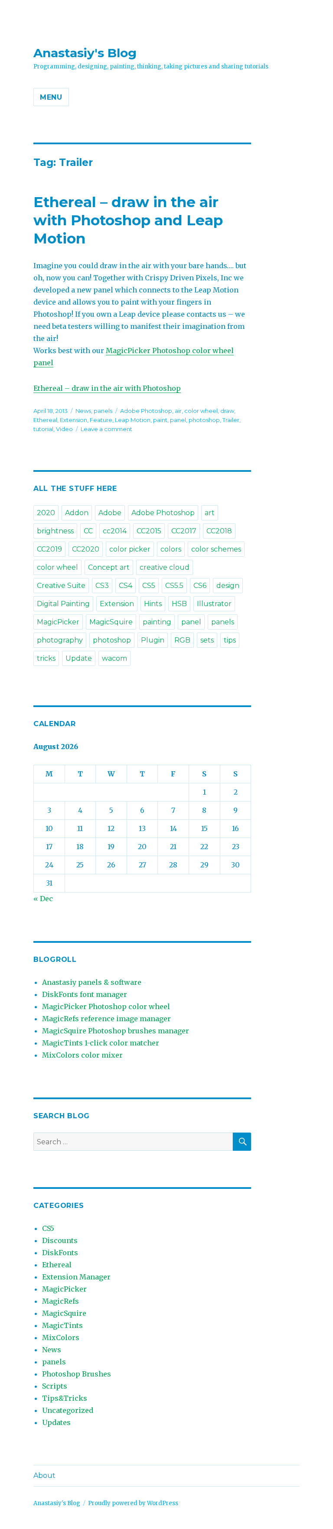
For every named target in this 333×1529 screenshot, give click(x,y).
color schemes (216, 549)
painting (157, 622)
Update (78, 658)
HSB (179, 604)
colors (170, 549)
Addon (76, 513)
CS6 (199, 585)
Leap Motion (132, 419)
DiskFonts (60, 1252)
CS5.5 (174, 585)
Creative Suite (61, 585)
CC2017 (183, 531)
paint (160, 419)
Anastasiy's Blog (85, 52)
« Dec (43, 898)
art (210, 513)
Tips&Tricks (64, 1398)
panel (178, 419)
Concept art (109, 567)
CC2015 (149, 531)
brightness (55, 531)
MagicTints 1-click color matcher (100, 1043)
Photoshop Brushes (76, 1374)
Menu (51, 97)
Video (64, 428)
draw (227, 410)
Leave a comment (106, 428)
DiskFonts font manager (84, 994)
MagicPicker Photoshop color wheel (106, 1006)
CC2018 (219, 531)
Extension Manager (76, 1277)
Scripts (54, 1386)
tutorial (43, 428)
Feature (101, 419)
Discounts (60, 1240)
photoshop (204, 419)
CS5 (148, 585)
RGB (182, 640)
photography (60, 640)
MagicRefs (60, 1301)
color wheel (201, 410)
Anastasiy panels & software (91, 982)
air (178, 410)
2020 (46, 513)
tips (230, 640)
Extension (73, 419)
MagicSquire (111, 622)
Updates (56, 1422)
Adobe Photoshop (146, 410)
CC (88, 531)
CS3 (102, 585)
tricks (46, 658)
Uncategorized (67, 1410)
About (44, 1475)
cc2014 (115, 531)
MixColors (60, 1337)
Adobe (109, 513)
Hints (153, 604)
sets (207, 640)
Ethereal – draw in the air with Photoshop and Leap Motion (128, 220)
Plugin (152, 640)
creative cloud (164, 567)
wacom (114, 658)
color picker (129, 549)
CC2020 (85, 549)
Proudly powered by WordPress (133, 1503)
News (83, 410)
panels (103, 410)
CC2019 (49, 549)
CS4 (125, 585)
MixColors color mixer (82, 1055)
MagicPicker (58, 622)
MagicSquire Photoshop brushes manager (115, 1030)
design (227, 585)
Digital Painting (63, 604)
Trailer (230, 419)
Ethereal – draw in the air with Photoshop (107, 388)
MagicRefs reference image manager (106, 1018)
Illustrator (214, 604)
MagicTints (62, 1325)
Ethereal (45, 419)
